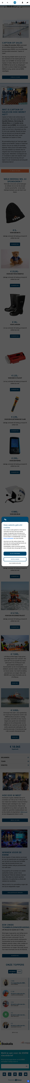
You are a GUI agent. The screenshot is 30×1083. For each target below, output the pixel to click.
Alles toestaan (15, 553)
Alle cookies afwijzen (15, 563)
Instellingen (15, 559)
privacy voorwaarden (8, 538)
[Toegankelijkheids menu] (28, 1081)
